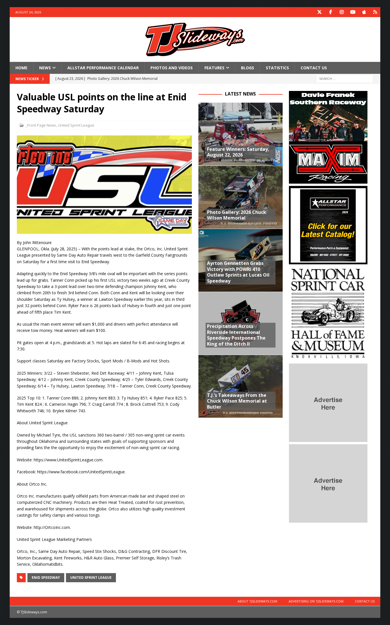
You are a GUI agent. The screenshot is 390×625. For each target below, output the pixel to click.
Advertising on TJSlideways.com (316, 601)
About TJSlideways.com (257, 601)
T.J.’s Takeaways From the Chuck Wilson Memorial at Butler (237, 401)
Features (214, 67)
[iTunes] (364, 12)
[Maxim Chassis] (328, 180)
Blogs (247, 67)
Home (21, 67)
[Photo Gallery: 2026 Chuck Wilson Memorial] (240, 197)
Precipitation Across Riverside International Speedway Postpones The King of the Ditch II (236, 335)
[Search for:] (344, 78)
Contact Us (314, 67)
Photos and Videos (171, 67)
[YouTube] (353, 12)
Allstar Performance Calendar (103, 67)
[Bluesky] (375, 12)
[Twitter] (320, 12)
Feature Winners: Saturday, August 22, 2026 (238, 152)
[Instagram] (342, 12)
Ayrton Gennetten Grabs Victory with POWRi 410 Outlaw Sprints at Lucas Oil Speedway (238, 272)
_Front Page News (40, 125)
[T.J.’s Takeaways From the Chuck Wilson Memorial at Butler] (240, 386)
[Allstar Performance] (328, 261)
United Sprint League (76, 125)
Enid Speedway (46, 577)
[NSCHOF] (328, 358)
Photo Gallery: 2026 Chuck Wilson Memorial (236, 215)
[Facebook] (331, 12)
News (45, 67)
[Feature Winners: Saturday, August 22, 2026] (240, 134)
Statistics (277, 67)
